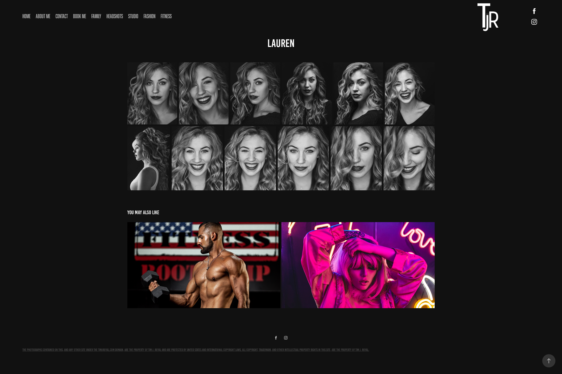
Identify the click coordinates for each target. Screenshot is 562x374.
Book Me (79, 16)
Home (26, 16)
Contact (62, 16)
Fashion (149, 16)
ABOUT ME (43, 16)
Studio (133, 16)
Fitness (166, 16)
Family (96, 16)
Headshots (114, 16)
